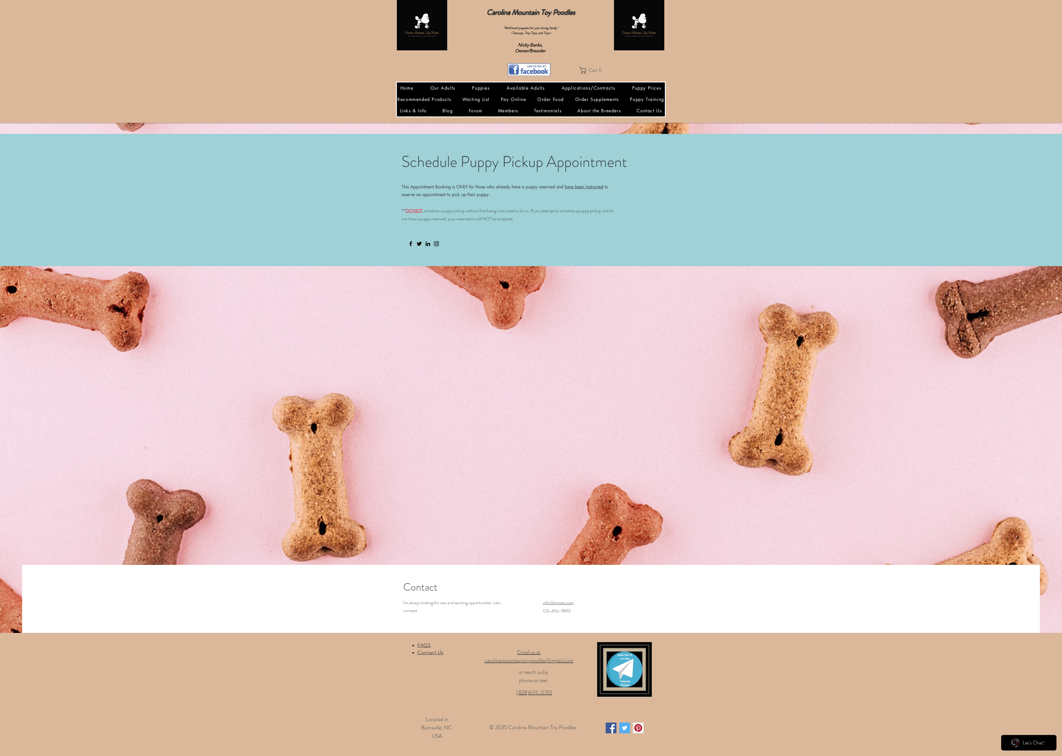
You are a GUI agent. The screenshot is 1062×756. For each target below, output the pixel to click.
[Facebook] (410, 243)
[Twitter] (419, 243)
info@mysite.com (558, 602)
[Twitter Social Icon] (624, 728)
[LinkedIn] (428, 243)
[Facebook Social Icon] (611, 728)
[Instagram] (436, 243)
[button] (592, 70)
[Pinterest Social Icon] (638, 728)
